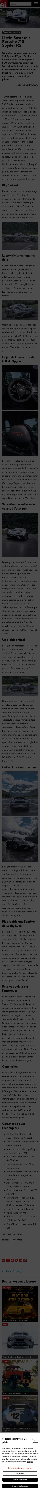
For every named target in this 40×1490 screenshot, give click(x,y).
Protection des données (16, 1468)
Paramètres (20, 1473)
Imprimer (29, 1468)
